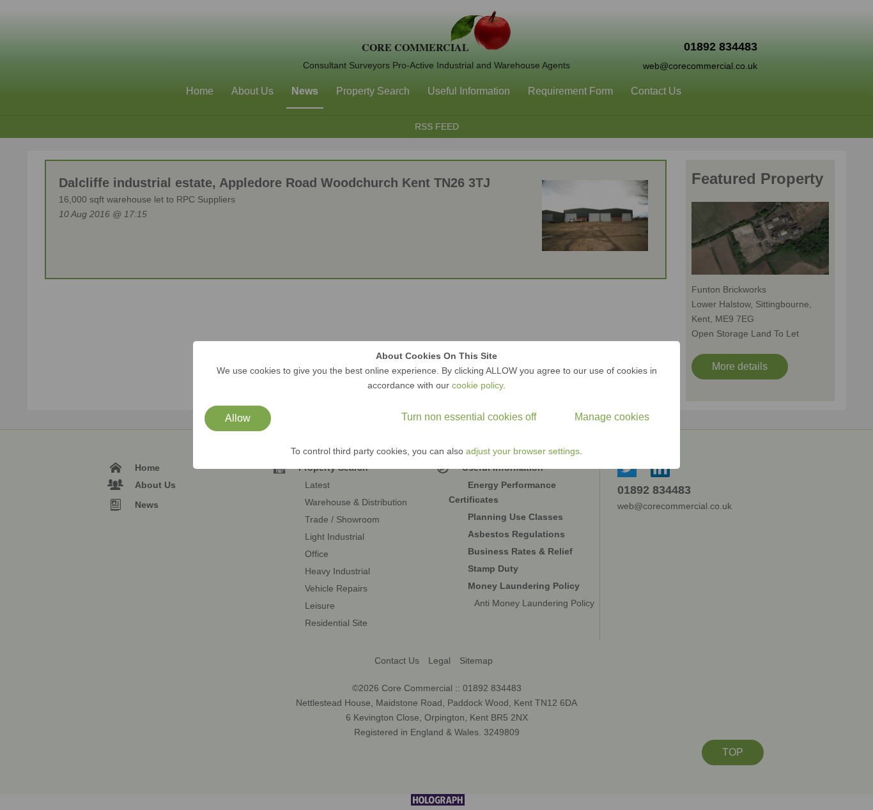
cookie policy (477, 385)
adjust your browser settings (523, 451)
